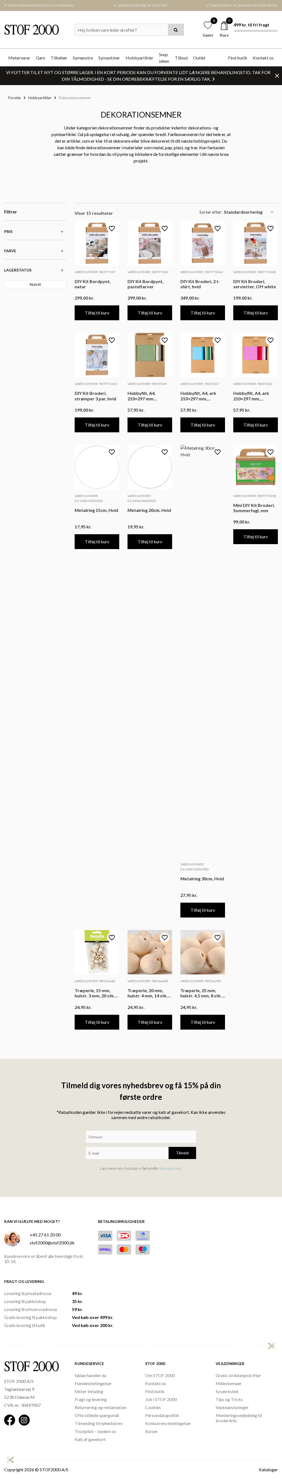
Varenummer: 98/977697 (95, 272)
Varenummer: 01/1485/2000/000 (89, 498)
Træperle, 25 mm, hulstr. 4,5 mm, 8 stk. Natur (201, 993)
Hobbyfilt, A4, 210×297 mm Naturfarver (142, 395)
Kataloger (268, 1469)
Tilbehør (59, 57)
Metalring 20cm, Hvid (149, 510)
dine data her (170, 1168)
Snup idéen (164, 58)
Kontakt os (263, 57)
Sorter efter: (211, 212)
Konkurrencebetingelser (168, 1423)
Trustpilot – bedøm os (95, 1431)
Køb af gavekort (90, 1439)
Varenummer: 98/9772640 (254, 272)
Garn (40, 57)
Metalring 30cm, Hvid (202, 878)
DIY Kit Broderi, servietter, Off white (254, 284)
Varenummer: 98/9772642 (201, 272)
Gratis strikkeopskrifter (238, 1375)
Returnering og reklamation (100, 1407)
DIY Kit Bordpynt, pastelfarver (146, 284)
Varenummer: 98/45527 (199, 384)
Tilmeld (182, 1152)
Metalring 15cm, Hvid (96, 510)
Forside (14, 97)
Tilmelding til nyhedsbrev (99, 1423)
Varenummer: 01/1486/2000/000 (142, 498)
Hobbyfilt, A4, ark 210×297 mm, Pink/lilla (251, 395)
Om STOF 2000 (160, 1375)
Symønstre (83, 57)
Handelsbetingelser (93, 1383)
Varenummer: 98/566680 (148, 981)
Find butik (237, 57)
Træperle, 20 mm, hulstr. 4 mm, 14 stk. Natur (148, 993)
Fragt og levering (91, 1399)
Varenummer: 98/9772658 (254, 496)
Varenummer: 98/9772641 (96, 384)
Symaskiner (109, 57)
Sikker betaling (89, 1391)
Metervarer (19, 57)
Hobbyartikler (139, 57)
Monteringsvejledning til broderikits (239, 1418)
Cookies (153, 1407)
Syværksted (227, 1391)
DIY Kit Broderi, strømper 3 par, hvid (95, 395)
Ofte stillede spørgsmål (97, 1415)
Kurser (151, 1431)
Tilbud (181, 57)
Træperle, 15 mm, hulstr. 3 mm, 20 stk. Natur (95, 993)
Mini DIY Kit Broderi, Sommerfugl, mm (254, 508)
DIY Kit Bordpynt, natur (93, 284)
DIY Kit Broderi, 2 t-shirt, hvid (200, 284)
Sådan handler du (90, 1375)
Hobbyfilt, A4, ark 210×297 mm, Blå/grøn (198, 395)
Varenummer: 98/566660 (95, 981)
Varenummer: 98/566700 (200, 981)
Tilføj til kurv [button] (97, 312)
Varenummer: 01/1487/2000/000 (194, 866)
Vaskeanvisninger (232, 1407)
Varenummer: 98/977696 (148, 272)
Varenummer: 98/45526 (252, 384)
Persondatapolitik (162, 1415)
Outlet (199, 57)
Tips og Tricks (229, 1399)
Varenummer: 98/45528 (147, 384)
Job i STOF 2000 (161, 1399)
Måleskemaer (229, 1383)
